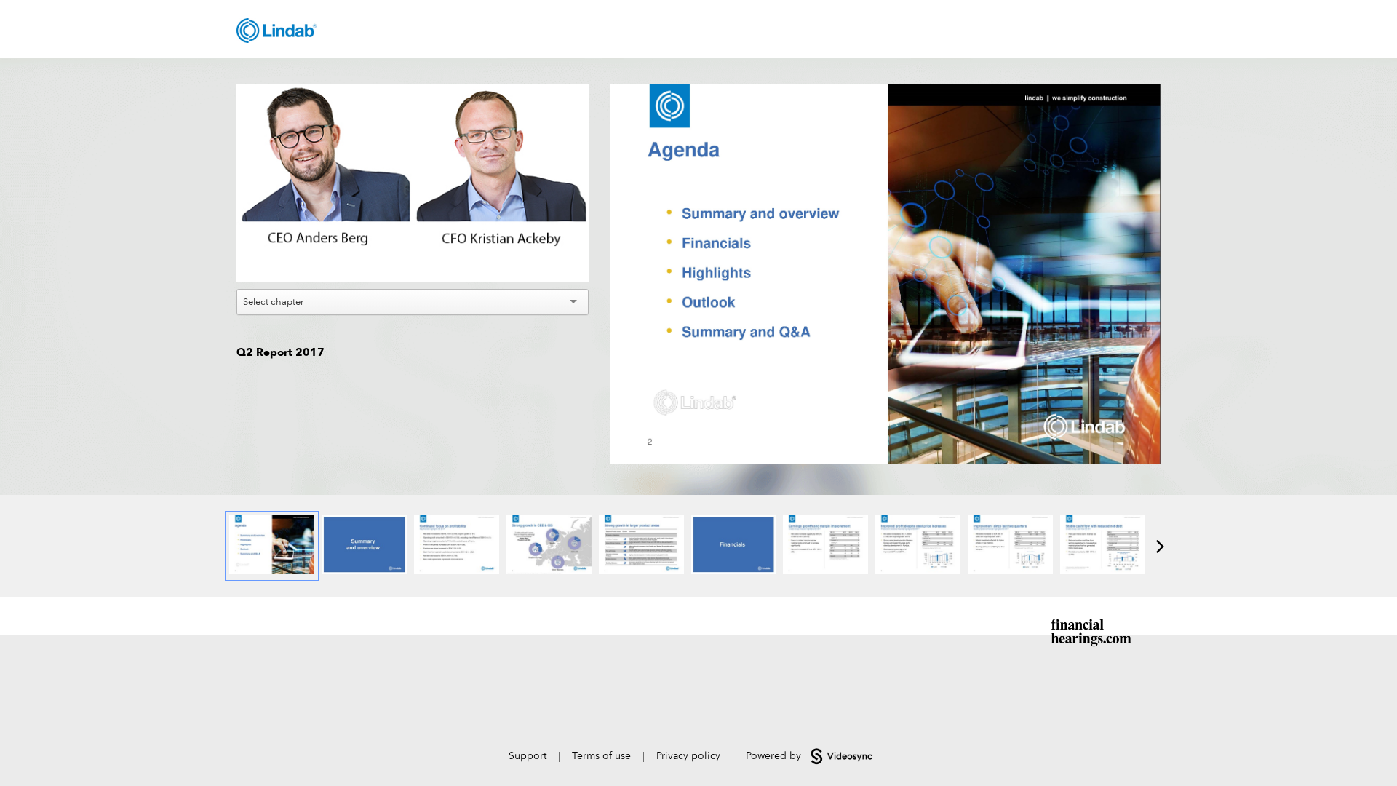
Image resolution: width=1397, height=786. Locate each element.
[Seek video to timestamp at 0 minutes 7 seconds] (271, 545)
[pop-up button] (545, 260)
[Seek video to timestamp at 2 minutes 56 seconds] (641, 545)
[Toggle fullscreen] (1150, 95)
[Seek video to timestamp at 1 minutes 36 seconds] (549, 545)
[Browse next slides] (1160, 546)
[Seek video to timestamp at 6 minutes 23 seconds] (1102, 545)
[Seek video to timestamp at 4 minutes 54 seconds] (917, 545)
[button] (414, 184)
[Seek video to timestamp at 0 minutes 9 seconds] (364, 545)
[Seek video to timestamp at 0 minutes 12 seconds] (456, 545)
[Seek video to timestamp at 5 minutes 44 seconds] (1010, 545)
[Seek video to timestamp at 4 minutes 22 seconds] (825, 545)
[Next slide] (1148, 268)
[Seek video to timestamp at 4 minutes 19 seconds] (733, 545)
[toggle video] (523, 260)
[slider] (413, 238)
